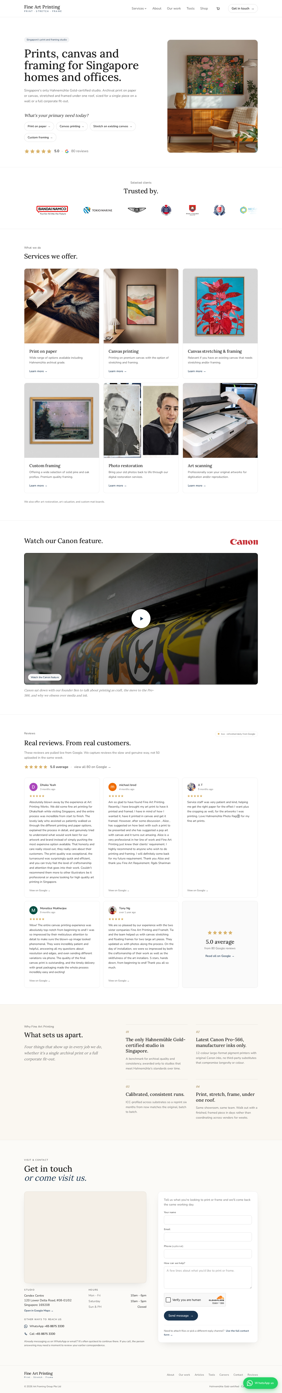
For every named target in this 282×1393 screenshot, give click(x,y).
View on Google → (39, 890)
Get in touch (243, 8)
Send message (180, 1316)
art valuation (67, 502)
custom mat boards (92, 502)
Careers (224, 1375)
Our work (174, 8)
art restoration (49, 502)
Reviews (253, 1375)
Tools (190, 8)
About (156, 8)
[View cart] (218, 8)
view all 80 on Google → (92, 767)
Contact (238, 1375)
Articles (199, 1375)
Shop (204, 8)
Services (138, 8)
